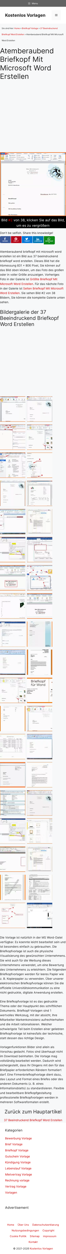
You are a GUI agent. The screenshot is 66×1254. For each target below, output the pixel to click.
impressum (49, 1236)
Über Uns (23, 1224)
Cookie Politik (18, 1236)
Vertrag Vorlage (15, 1186)
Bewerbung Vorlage (18, 1138)
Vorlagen (11, 1192)
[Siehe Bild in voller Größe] (33, 215)
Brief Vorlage (14, 1144)
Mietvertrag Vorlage (18, 1174)
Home (17, 28)
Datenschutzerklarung (45, 1224)
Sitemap (35, 1236)
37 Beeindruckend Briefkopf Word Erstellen (33, 1120)
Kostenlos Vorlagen (25, 15)
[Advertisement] (33, 114)
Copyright (48, 1230)
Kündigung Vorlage (18, 1162)
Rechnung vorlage (17, 1180)
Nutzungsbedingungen (25, 1230)
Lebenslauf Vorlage (18, 1168)
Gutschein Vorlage (17, 1156)
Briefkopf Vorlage (30, 28)
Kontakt (33, 1242)
